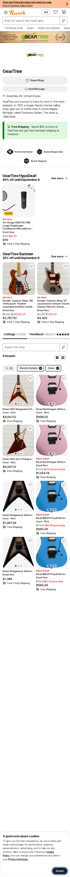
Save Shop (37, 80)
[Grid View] (57, 357)
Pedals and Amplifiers (49, 28)
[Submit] (63, 347)
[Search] (63, 21)
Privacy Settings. (18, 859)
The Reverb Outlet (14, 28)
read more (9, 116)
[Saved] (55, 12)
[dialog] (35, 854)
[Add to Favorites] (31, 188)
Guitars (30, 28)
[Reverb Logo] (17, 12)
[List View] (62, 357)
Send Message (36, 88)
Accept (60, 870)
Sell (46, 12)
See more (57, 178)
